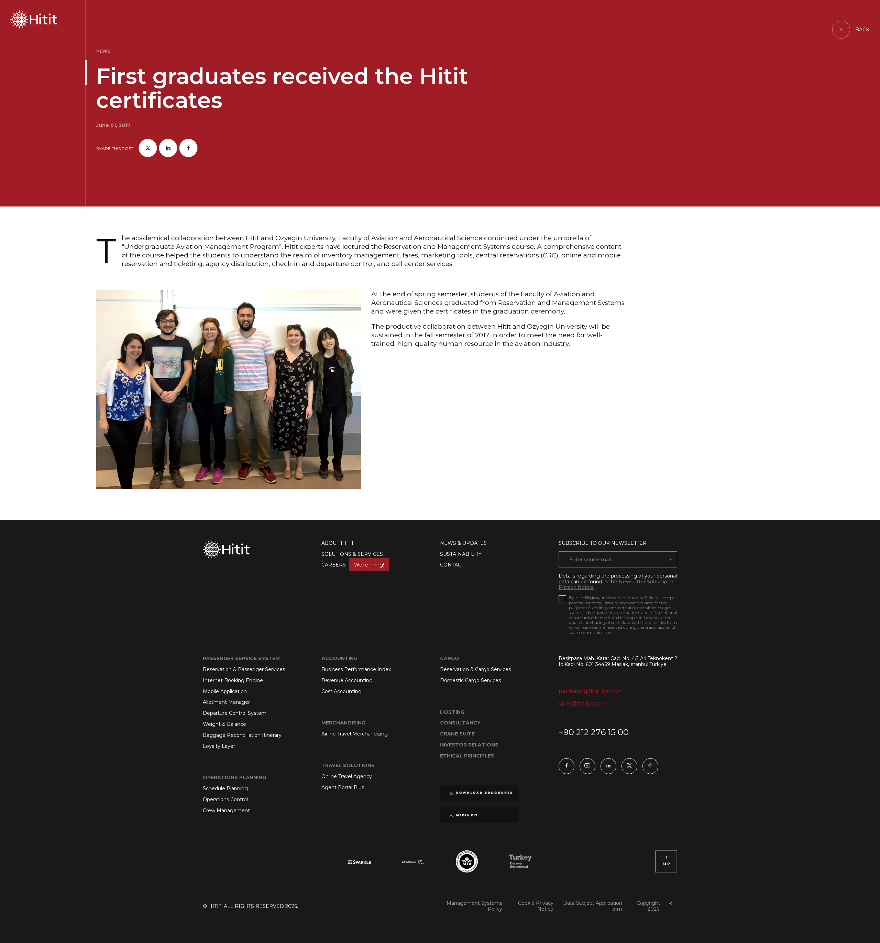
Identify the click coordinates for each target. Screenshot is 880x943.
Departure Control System (234, 713)
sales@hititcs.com (583, 703)
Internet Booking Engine (233, 680)
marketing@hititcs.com (591, 691)
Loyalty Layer (219, 746)
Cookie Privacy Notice (535, 906)
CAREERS (352, 565)
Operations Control (225, 799)
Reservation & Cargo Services (475, 669)
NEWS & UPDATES (463, 543)
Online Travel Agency (346, 776)
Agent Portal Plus (342, 787)
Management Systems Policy (474, 906)
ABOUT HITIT (337, 543)
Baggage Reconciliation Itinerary (242, 735)
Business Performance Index (356, 669)
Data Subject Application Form (592, 906)
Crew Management (226, 810)
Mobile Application (225, 691)
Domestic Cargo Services (470, 680)
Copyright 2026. (648, 906)
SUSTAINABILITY (461, 554)
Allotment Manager (226, 702)
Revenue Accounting (347, 680)
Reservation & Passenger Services (244, 669)
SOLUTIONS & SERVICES (352, 554)
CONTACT (452, 565)
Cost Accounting (341, 691)
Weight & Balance (224, 724)
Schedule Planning (225, 788)
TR (669, 903)
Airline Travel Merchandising (354, 734)
